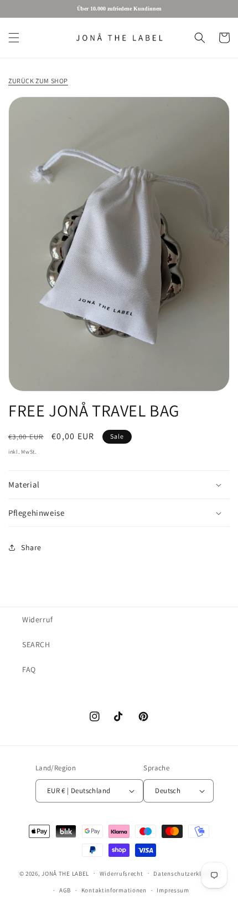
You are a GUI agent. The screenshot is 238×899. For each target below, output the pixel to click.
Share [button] (31, 547)
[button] (14, 38)
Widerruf (37, 619)
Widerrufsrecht (121, 873)
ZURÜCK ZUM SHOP (38, 81)
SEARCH (36, 644)
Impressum (173, 890)
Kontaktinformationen (114, 890)
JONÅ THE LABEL (65, 873)
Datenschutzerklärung (186, 873)
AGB (65, 890)
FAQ (29, 669)
